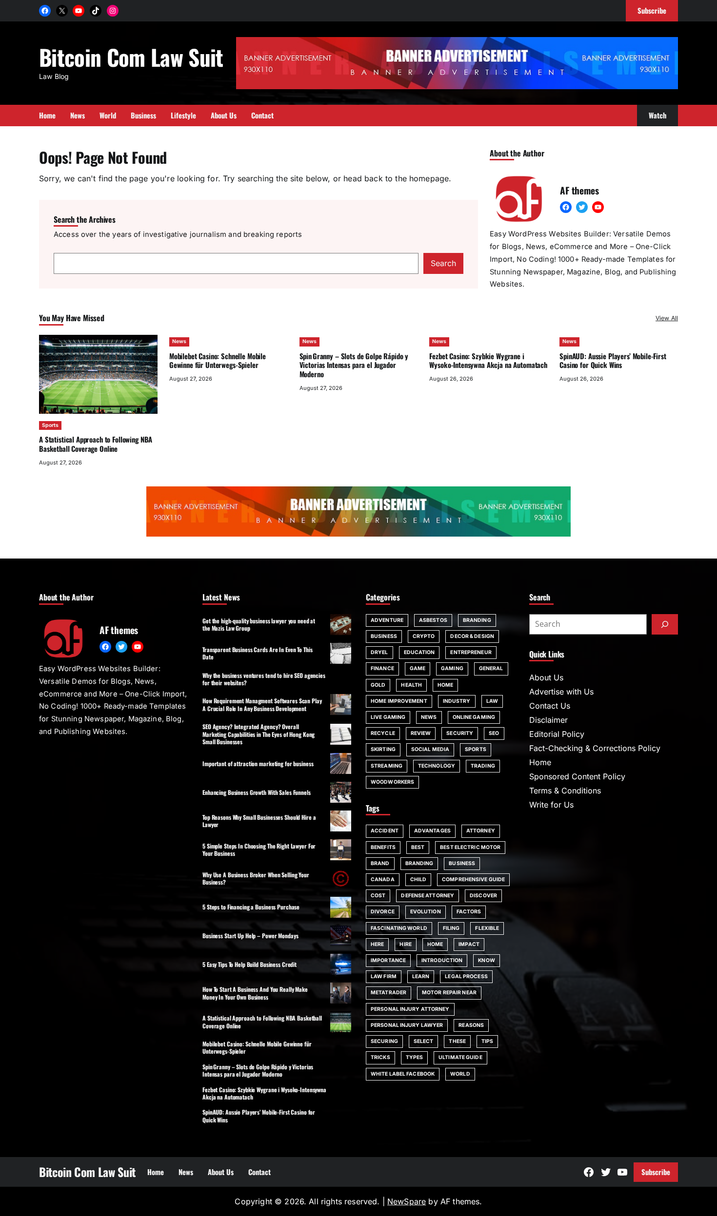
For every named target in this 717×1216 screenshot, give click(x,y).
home (435, 944)
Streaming (386, 766)
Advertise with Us (561, 691)
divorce (383, 911)
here (377, 944)
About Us (546, 677)
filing (451, 928)
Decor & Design (472, 636)
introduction (441, 960)
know (486, 960)
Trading (483, 766)
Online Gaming (474, 717)
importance (388, 960)
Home (445, 685)
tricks (380, 1057)
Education (419, 652)
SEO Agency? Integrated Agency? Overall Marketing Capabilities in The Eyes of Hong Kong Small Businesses (258, 734)
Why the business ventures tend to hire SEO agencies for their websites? (263, 679)
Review (421, 733)
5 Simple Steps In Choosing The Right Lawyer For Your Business (259, 849)
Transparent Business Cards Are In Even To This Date (257, 653)
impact (468, 944)
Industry (457, 701)
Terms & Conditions (565, 790)
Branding (477, 620)
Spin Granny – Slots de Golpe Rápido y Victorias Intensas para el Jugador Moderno (354, 365)
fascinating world (399, 928)
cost (378, 895)
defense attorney (427, 895)
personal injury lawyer (407, 1025)
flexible (487, 928)
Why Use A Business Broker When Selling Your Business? (255, 878)
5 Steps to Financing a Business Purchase (250, 907)
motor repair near (449, 992)
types (414, 1057)
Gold (378, 685)
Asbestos (433, 620)
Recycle (383, 733)
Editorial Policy (556, 734)
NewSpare (406, 1201)
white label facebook (403, 1074)
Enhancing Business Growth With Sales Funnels (256, 792)
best (417, 847)
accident (384, 831)
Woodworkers (392, 782)
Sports (50, 425)
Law (492, 701)
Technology (436, 766)
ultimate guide (460, 1057)
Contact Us (549, 706)
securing (384, 1041)
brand (380, 863)
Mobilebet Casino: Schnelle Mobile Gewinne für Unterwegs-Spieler (217, 360)
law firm (384, 976)
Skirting (383, 749)
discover (483, 895)
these (457, 1041)
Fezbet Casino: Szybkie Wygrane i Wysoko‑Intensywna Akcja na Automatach (488, 360)
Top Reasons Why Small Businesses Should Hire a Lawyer (259, 821)
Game (417, 668)
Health (411, 685)
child (418, 879)
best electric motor (470, 847)
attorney (480, 831)
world (460, 1074)
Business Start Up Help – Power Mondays (250, 935)
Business (384, 636)
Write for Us (551, 805)
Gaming (452, 668)
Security (459, 733)
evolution (425, 911)
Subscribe (655, 1171)
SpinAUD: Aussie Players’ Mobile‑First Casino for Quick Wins (612, 360)
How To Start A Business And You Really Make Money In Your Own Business (255, 993)
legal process (466, 976)
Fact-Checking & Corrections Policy (594, 748)
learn (421, 976)
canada (383, 879)
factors (469, 911)
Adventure (387, 620)
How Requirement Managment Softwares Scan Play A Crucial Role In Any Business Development (262, 704)
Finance (382, 668)
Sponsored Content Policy (577, 776)
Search (443, 263)
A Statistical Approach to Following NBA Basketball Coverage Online (95, 444)
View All (667, 318)
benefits (383, 847)
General (491, 668)
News (179, 341)
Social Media (430, 749)
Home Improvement (399, 701)
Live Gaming (388, 717)
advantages (432, 831)
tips (487, 1041)
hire (405, 944)
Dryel (379, 652)
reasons (471, 1025)
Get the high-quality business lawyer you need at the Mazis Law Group (258, 624)
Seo (494, 733)
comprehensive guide (473, 879)
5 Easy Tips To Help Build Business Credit (249, 964)
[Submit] (665, 624)
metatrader (388, 992)
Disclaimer (548, 720)
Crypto (424, 636)
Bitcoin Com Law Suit (131, 56)
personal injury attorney (410, 1009)
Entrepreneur (470, 652)
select (424, 1041)
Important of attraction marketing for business (257, 763)
